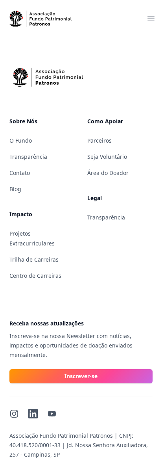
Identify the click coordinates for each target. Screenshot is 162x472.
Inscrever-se (81, 376)
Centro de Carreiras (35, 275)
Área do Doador (108, 173)
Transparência (28, 156)
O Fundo (20, 140)
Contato (19, 173)
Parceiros (99, 140)
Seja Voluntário (107, 156)
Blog (15, 189)
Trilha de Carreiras (34, 259)
